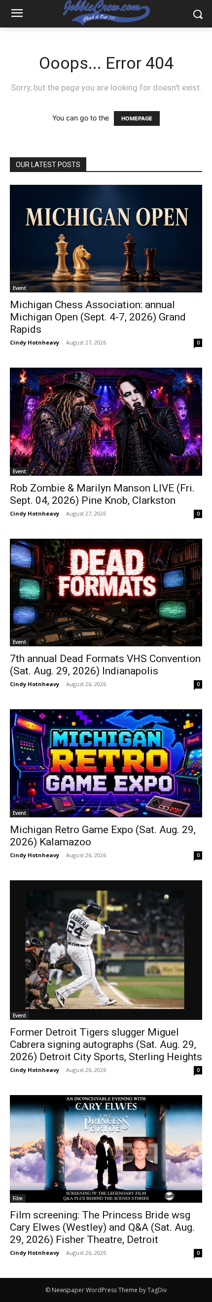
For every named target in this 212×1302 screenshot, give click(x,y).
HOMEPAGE (136, 118)
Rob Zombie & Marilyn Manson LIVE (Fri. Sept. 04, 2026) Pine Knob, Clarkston (102, 494)
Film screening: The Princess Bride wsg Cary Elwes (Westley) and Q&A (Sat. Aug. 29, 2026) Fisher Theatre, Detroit (102, 1227)
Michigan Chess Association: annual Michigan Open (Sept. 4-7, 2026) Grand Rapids (98, 317)
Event (19, 288)
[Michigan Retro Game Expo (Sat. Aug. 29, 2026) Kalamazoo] (106, 763)
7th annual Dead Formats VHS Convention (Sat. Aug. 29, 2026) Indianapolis (105, 665)
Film (18, 1198)
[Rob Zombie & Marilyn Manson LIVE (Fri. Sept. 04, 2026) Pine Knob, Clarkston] (106, 421)
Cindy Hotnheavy (34, 342)
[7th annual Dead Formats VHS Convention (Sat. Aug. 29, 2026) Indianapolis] (106, 592)
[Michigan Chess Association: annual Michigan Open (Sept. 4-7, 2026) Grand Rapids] (106, 238)
